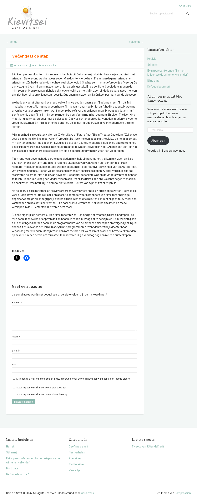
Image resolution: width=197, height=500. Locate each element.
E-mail (16, 350)
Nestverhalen (49, 65)
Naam (16, 336)
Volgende (136, 41)
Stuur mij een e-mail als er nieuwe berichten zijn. (42, 394)
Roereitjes (75, 458)
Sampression (183, 493)
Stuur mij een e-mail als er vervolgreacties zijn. (41, 387)
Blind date (153, 80)
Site (14, 364)
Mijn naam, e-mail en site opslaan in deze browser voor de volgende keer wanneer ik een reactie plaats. (73, 378)
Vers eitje (74, 470)
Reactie (17, 302)
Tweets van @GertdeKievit (148, 446)
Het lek (151, 58)
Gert (34, 65)
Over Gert (185, 5)
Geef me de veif (78, 446)
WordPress (87, 493)
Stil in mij (152, 64)
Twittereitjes (76, 464)
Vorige (11, 41)
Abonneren (158, 140)
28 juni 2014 (20, 65)
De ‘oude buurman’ (158, 86)
